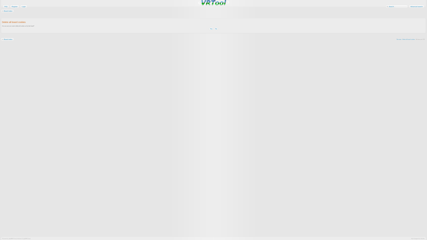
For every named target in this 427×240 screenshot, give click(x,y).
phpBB (10, 238)
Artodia (422, 238)
